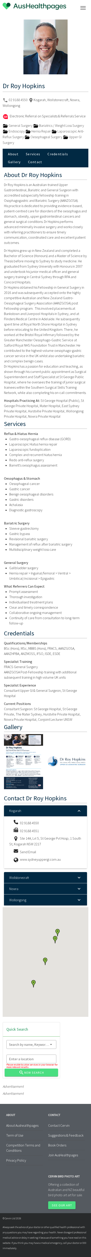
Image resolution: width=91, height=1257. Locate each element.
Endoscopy (16, 131)
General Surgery (20, 125)
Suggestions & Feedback (65, 1135)
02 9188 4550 (18, 100)
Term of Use (14, 1135)
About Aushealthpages (22, 1125)
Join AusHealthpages (63, 1155)
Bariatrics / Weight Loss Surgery (61, 125)
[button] (55, 939)
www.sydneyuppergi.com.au (40, 859)
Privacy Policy (16, 1160)
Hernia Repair (41, 131)
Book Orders (57, 1145)
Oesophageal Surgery (46, 137)
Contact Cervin (59, 1125)
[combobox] (31, 1044)
